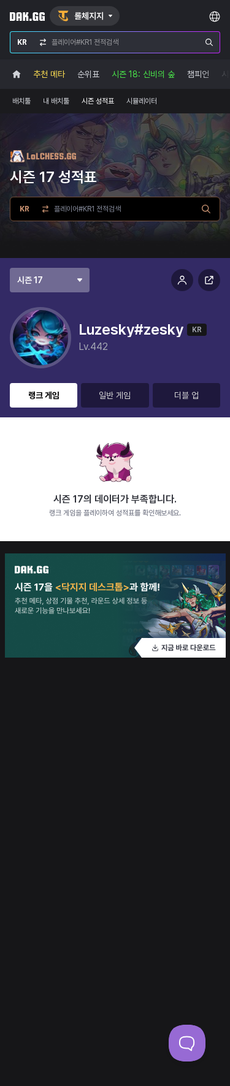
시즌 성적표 (98, 101)
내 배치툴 (56, 101)
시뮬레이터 (141, 101)
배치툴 (21, 101)
